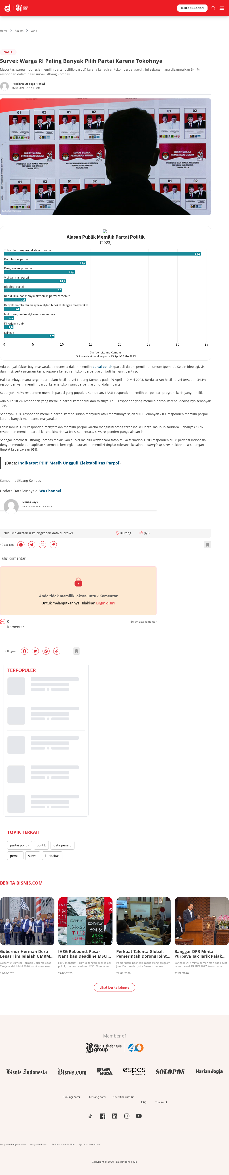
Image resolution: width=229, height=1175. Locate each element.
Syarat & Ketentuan (89, 1144)
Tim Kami (161, 1102)
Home (4, 31)
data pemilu (62, 845)
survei (32, 856)
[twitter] (31, 544)
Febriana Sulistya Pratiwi (29, 83)
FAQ (143, 1102)
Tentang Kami (97, 1097)
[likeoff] (141, 532)
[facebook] (21, 544)
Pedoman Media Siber (63, 1144)
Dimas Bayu (30, 502)
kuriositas (52, 856)
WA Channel (50, 490)
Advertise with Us (123, 1097)
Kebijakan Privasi (39, 1144)
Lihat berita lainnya (114, 987)
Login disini (105, 603)
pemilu (15, 856)
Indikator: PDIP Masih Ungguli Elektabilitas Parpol (68, 463)
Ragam (19, 31)
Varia (34, 31)
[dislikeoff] (117, 533)
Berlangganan (192, 8)
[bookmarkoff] (207, 544)
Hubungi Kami (71, 1097)
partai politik (19, 845)
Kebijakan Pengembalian (13, 1144)
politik (41, 845)
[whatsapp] (42, 544)
